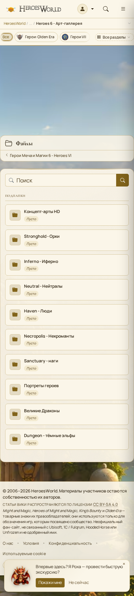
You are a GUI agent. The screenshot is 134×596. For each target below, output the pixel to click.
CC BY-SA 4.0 (105, 504)
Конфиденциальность (70, 543)
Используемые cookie (24, 553)
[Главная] (33, 9)
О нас (8, 543)
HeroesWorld (14, 23)
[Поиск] (105, 9)
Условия (31, 543)
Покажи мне (50, 582)
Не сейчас (79, 582)
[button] (86, 9)
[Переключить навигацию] (123, 9)
